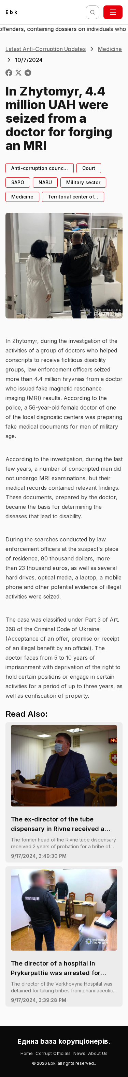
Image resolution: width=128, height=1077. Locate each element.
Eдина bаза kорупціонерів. (64, 1041)
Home (26, 1053)
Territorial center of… (73, 196)
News (79, 1053)
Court (88, 168)
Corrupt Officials (53, 1053)
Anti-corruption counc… (39, 168)
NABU (45, 182)
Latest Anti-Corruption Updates (45, 49)
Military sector (83, 182)
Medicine (110, 49)
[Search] (92, 12)
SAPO (17, 182)
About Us (98, 1053)
